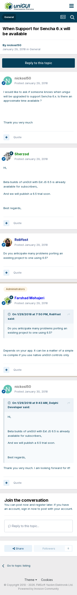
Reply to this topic (38, 63)
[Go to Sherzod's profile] (7, 156)
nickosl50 (14, 45)
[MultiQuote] (6, 137)
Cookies (47, 580)
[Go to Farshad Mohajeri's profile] (7, 300)
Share (19, 548)
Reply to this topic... (25, 526)
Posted (31, 83)
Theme (29, 580)
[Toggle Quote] (10, 314)
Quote (17, 137)
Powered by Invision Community (38, 588)
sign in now (29, 508)
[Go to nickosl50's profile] (7, 80)
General (35, 49)
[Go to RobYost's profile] (7, 242)
